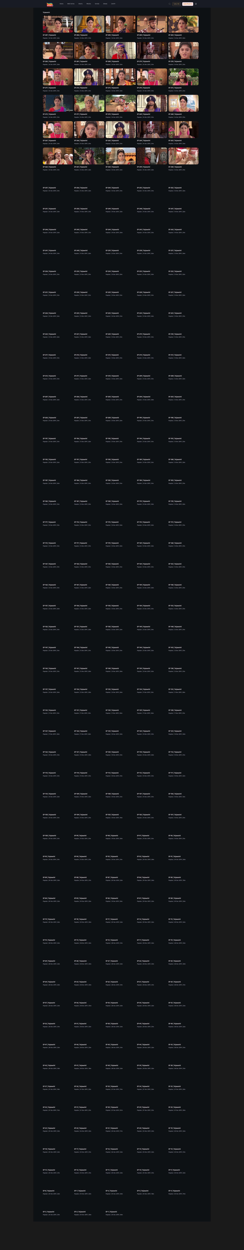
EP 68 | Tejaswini (80, 1169)
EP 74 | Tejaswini (49, 1142)
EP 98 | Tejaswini (112, 1010)
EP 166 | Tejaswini (80, 668)
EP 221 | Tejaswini (80, 378)
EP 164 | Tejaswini (143, 668)
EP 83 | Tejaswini (80, 1090)
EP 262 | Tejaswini (49, 167)
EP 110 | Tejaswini (49, 958)
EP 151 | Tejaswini (80, 747)
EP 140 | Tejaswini (112, 800)
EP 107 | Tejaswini (143, 958)
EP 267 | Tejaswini (49, 140)
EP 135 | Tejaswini (112, 826)
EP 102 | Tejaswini (143, 984)
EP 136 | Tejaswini (80, 826)
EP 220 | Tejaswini (112, 378)
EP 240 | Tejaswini (80, 272)
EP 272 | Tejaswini (49, 114)
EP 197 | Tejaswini (49, 510)
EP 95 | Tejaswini (49, 1037)
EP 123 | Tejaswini (175, 879)
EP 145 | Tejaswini (112, 773)
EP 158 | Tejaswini (175, 694)
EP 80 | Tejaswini (175, 1090)
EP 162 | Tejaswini (49, 694)
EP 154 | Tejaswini (143, 720)
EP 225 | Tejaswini (80, 351)
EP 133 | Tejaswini (175, 826)
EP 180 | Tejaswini (112, 589)
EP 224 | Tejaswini (143, 351)
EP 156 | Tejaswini (80, 720)
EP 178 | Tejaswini (175, 589)
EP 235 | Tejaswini (80, 299)
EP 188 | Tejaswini (175, 536)
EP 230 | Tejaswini (80, 325)
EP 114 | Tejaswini (80, 931)
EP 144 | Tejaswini (143, 773)
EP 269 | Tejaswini (143, 114)
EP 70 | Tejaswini (175, 1142)
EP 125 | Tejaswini (112, 879)
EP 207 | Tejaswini (49, 457)
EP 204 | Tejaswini (143, 457)
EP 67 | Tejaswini (112, 1169)
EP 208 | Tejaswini (175, 430)
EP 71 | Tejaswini (143, 1142)
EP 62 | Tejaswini (112, 1195)
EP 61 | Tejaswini (143, 1195)
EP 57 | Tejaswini (49, 1221)
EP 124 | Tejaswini (143, 879)
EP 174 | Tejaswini (143, 615)
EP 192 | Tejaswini (49, 536)
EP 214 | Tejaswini (143, 404)
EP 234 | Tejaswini (112, 299)
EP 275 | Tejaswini (112, 88)
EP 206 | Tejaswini (80, 457)
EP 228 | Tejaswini (143, 325)
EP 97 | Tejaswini (143, 1010)
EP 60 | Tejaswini (175, 1195)
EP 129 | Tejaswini (143, 852)
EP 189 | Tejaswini (143, 536)
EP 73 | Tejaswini (80, 1142)
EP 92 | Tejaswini (143, 1037)
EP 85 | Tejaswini (175, 1063)
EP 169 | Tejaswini (143, 641)
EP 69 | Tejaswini (49, 1169)
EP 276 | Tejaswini (80, 88)
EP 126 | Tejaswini (80, 879)
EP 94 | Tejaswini (80, 1037)
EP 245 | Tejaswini (80, 246)
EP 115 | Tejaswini (49, 931)
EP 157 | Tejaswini (49, 720)
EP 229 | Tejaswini (112, 325)
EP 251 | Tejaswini (49, 220)
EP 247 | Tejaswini (175, 220)
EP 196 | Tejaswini (80, 510)
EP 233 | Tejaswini (143, 299)
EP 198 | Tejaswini (175, 483)
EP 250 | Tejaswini (80, 220)
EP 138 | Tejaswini (175, 800)
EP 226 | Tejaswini (49, 351)
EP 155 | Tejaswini (112, 720)
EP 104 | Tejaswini (80, 984)
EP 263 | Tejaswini (175, 140)
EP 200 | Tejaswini (112, 483)
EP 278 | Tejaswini (175, 61)
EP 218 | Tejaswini (175, 378)
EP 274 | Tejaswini (143, 88)
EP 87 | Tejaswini (112, 1063)
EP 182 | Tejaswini (49, 589)
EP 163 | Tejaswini (175, 668)
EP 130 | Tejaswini (112, 852)
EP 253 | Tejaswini (143, 193)
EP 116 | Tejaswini (175, 905)
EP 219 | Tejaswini (143, 378)
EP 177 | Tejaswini (49, 615)
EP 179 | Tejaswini (143, 589)
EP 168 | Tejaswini (175, 641)
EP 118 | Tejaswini (143, 905)
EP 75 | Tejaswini (175, 1116)
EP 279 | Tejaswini (143, 61)
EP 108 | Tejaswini (112, 958)
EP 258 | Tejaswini (175, 167)
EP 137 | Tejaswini (49, 826)
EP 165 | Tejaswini (112, 668)
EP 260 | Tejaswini (112, 167)
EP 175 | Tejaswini (112, 615)
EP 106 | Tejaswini (175, 958)
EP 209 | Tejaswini (143, 430)
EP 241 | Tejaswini (49, 272)
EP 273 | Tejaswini (175, 88)
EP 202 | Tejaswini (49, 483)
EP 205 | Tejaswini (112, 457)
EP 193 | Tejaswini (175, 510)
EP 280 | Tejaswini (112, 61)
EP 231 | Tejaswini (49, 325)
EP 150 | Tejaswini (112, 747)
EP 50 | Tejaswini (112, 1248)
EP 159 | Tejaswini (143, 694)
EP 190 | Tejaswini (112, 536)
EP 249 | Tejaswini (112, 220)
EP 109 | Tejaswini (80, 958)
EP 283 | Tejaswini (175, 35)
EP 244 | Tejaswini (112, 246)
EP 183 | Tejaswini (175, 562)
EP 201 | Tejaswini (80, 483)
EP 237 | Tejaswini (175, 272)
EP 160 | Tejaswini (112, 694)
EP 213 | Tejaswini (175, 404)
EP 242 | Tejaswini (175, 246)
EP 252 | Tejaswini (175, 193)
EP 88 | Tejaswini (80, 1063)
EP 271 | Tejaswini (80, 114)
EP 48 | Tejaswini (175, 1248)
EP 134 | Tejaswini (143, 826)
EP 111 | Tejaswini (175, 931)
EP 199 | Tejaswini (143, 483)
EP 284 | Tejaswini (143, 35)
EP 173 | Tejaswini (175, 615)
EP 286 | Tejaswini (80, 35)
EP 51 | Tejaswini (80, 1248)
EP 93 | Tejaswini (112, 1037)
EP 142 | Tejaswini (49, 800)
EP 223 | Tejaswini (175, 351)
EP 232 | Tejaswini (175, 299)
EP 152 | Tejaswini (49, 747)
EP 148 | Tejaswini (175, 747)
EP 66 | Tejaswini (143, 1169)
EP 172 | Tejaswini (49, 641)
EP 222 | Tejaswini (49, 378)
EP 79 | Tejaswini (49, 1116)
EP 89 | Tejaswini (49, 1063)
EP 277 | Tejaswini (49, 88)
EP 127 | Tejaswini (49, 879)
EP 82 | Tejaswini (112, 1090)
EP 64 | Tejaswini (49, 1195)
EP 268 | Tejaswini (175, 114)
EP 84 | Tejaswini (49, 1090)
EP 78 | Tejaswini (80, 1116)
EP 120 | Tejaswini (112, 905)
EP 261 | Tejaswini (80, 167)
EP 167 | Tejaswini (49, 668)
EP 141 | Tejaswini (80, 800)
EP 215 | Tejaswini (112, 404)
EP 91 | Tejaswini (175, 1037)
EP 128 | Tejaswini (175, 852)
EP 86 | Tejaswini (143, 1063)
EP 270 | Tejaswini (112, 114)
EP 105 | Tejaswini (49, 984)
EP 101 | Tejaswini (175, 984)
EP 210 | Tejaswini (112, 430)
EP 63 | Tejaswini (80, 1195)
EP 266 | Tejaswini (80, 140)
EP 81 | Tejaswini (143, 1090)
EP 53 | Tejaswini (175, 1221)
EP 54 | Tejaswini (143, 1221)
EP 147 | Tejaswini (49, 773)
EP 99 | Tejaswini (80, 1010)
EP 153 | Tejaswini (175, 720)
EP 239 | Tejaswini (112, 272)
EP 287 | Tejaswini (49, 35)
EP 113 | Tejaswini (112, 931)
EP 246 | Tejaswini (49, 246)
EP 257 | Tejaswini (49, 193)
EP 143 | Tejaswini (175, 773)
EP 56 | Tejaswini (80, 1221)
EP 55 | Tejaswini (112, 1221)
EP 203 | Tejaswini (175, 457)
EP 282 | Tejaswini (49, 61)
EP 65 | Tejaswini (175, 1169)
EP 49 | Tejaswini (143, 1248)
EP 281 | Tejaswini (80, 61)
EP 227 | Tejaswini (175, 325)
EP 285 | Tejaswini (112, 35)
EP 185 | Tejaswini (112, 562)
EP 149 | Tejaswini (143, 747)
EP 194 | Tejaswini (143, 510)
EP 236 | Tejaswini (49, 299)
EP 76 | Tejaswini (143, 1116)
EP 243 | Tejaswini (143, 246)
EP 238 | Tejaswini (143, 272)
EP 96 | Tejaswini (175, 1010)
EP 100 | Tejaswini (49, 1010)
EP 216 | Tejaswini (80, 404)
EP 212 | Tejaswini (49, 430)
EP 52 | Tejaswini (49, 1248)
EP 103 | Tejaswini (112, 984)
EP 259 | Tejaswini (143, 167)
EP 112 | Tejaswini (143, 931)
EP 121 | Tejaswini (80, 905)
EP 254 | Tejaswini (112, 193)
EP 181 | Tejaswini (80, 589)
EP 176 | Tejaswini (80, 615)
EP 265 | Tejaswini (112, 140)
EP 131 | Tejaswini (80, 852)
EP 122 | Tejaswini (49, 905)
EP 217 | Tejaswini (49, 404)
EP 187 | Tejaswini (49, 562)
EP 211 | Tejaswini (80, 430)
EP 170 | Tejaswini (112, 641)
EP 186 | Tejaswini (80, 562)
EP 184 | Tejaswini (143, 562)
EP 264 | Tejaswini (143, 140)
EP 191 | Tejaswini (80, 536)
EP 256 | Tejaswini (80, 193)
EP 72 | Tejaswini (112, 1142)
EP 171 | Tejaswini (80, 641)
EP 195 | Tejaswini (112, 510)
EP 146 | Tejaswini (80, 773)
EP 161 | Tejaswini (80, 694)
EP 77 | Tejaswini (112, 1116)
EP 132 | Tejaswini (49, 852)
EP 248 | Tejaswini (143, 220)
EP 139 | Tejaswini (143, 800)
